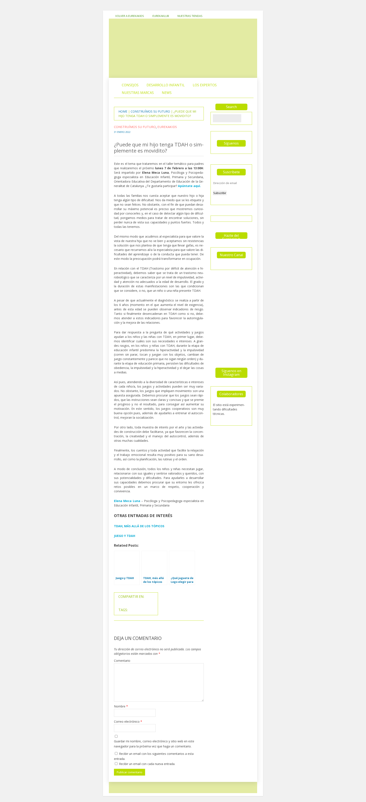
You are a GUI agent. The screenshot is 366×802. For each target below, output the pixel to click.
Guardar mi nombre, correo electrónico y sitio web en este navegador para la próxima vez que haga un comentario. (154, 743)
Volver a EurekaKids (129, 16)
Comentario (122, 661)
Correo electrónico (128, 721)
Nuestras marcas (138, 92)
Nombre (121, 706)
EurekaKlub (160, 16)
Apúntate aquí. (189, 186)
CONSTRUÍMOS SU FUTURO (150, 111)
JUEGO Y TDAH (124, 536)
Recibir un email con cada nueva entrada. (147, 764)
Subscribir (219, 193)
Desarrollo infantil (166, 85)
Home (122, 111)
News (167, 92)
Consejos (130, 85)
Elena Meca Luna (127, 501)
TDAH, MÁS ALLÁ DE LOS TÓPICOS (139, 526)
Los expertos (205, 85)
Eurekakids (167, 127)
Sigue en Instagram (232, 283)
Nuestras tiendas (189, 16)
